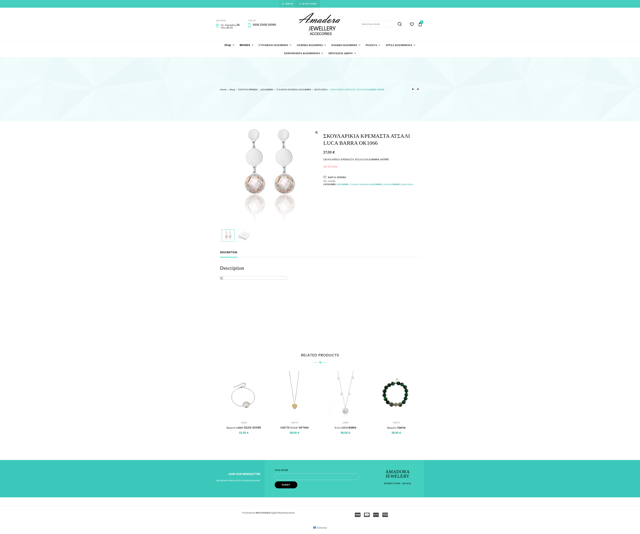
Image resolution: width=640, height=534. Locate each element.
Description (228, 252)
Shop (227, 45)
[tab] (228, 252)
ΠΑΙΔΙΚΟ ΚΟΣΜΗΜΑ (344, 45)
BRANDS (245, 45)
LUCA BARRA (267, 89)
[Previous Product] (413, 89)
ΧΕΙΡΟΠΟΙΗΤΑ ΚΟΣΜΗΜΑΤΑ (302, 53)
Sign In (289, 3)
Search (398, 24)
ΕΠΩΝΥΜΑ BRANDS (248, 89)
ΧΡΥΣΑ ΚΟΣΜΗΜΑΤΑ (399, 45)
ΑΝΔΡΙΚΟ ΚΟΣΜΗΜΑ (310, 45)
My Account (309, 3)
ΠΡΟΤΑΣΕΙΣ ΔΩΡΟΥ (340, 53)
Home (223, 89)
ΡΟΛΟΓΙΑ (371, 45)
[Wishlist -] (412, 24)
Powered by (249, 512)
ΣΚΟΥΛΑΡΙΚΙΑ (321, 89)
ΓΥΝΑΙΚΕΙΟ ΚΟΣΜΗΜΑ (273, 45)
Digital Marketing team (282, 512)
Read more (243, 440)
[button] (334, 177)
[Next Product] (417, 89)
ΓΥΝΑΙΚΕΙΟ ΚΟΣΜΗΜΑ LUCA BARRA (293, 89)
